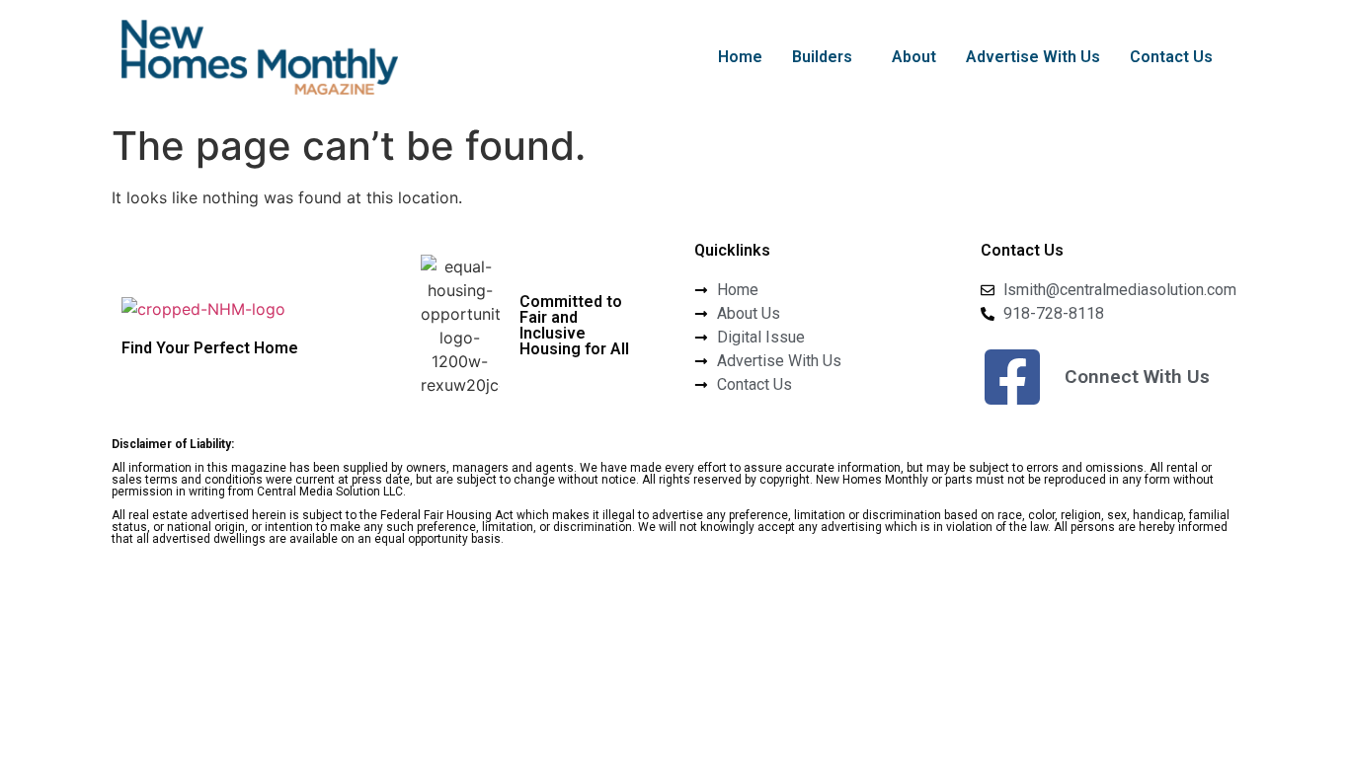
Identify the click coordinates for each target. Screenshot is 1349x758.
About (914, 56)
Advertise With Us (1033, 56)
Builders (822, 56)
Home (740, 56)
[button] (827, 57)
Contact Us (1171, 56)
